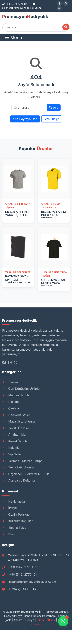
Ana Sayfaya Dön (25, 119)
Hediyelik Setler (18, 415)
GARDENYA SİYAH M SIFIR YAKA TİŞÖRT (53, 283)
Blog (11, 534)
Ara (55, 107)
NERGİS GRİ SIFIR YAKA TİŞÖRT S (17, 213)
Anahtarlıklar (17, 434)
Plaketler (14, 402)
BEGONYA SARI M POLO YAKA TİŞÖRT (53, 215)
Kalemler (14, 447)
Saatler (12, 382)
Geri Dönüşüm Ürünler (24, 388)
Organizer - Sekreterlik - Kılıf (28, 474)
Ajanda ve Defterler (21, 480)
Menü (15, 37)
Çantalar (13, 408)
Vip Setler (14, 454)
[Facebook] (59, 3)
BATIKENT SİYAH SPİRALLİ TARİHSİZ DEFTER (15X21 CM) (17, 281)
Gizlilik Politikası (18, 514)
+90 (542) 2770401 (23, 567)
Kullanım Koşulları (20, 521)
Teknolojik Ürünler (21, 467)
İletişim (12, 508)
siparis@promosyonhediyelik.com (32, 582)
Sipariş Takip (16, 527)
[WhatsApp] (59, 8)
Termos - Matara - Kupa (24, 461)
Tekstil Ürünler (18, 428)
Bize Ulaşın (51, 119)
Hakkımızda (16, 501)
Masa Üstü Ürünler (21, 421)
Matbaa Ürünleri (19, 395)
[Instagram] (65, 3)
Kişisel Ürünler (18, 441)
